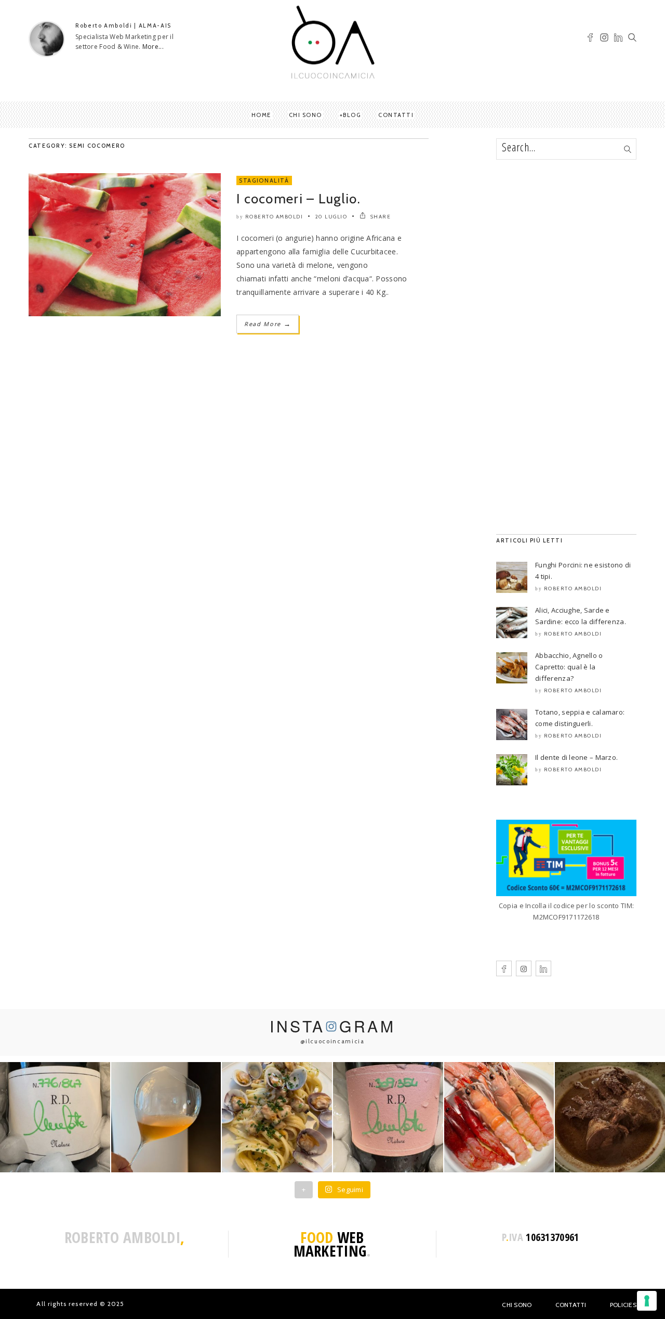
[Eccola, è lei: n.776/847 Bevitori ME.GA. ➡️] (55, 1117)
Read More (267, 324)
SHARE (379, 216)
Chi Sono (516, 1305)
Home (261, 115)
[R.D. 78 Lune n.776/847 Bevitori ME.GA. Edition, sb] (166, 1117)
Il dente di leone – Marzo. (576, 757)
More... (153, 46)
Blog (352, 115)
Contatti (396, 115)
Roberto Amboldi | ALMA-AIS (123, 25)
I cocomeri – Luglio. (298, 198)
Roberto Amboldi (274, 216)
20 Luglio (331, 216)
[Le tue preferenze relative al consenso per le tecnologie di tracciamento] (647, 1301)
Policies (623, 1305)
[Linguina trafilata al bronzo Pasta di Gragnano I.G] (277, 1117)
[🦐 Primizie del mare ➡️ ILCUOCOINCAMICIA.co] (499, 1117)
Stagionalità (264, 180)
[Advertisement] (566, 347)
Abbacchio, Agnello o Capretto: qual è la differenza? (569, 667)
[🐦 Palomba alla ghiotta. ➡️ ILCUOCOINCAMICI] (610, 1117)
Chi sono (305, 115)
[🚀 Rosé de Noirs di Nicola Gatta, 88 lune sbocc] (388, 1117)
